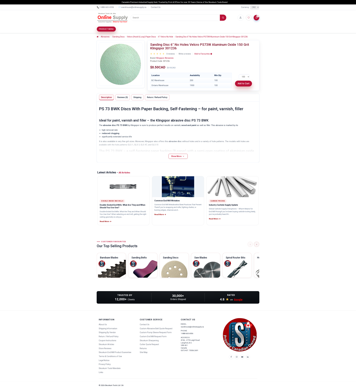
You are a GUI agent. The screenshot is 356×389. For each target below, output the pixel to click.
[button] (203, 53)
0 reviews (170, 54)
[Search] (223, 18)
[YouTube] (242, 357)
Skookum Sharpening (149, 340)
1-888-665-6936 (187, 333)
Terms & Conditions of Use (110, 356)
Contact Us (155, 7)
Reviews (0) (122, 97)
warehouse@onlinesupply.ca (192, 327)
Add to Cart (243, 83)
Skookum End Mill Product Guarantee (115, 352)
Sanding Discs (118, 37)
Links (101, 372)
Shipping (137, 97)
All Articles (124, 172)
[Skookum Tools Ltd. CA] (112, 17)
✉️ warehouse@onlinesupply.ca (132, 7)
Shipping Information (108, 328)
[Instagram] (236, 357)
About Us (103, 324)
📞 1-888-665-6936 (105, 7)
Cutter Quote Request (149, 344)
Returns (143, 348)
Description (106, 97)
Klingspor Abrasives (165, 58)
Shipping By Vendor (107, 332)
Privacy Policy (105, 364)
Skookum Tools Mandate (110, 368)
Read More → (105, 221)
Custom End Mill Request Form (153, 336)
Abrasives (105, 37)
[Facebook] (231, 357)
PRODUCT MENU (106, 29)
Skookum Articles (106, 344)
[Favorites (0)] (248, 17)
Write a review (185, 54)
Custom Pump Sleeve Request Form (156, 332)
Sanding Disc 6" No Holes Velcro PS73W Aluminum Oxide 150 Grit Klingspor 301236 (211, 37)
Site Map (144, 352)
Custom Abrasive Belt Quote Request (156, 328)
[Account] (241, 18)
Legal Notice (104, 360)
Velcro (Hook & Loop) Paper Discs (141, 37)
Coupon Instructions (107, 340)
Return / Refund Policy (157, 97)
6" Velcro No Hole (165, 37)
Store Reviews (105, 348)
